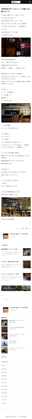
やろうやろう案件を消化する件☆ (10, 261)
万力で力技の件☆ (13, 341)
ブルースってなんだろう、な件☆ (10, 274)
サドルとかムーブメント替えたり (17, 348)
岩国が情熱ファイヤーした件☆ (9, 249)
